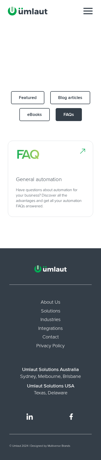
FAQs (68, 114)
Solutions (50, 311)
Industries (50, 320)
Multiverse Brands (59, 446)
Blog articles (70, 97)
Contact (50, 337)
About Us (50, 302)
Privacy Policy (50, 346)
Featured (28, 97)
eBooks (34, 114)
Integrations (50, 328)
